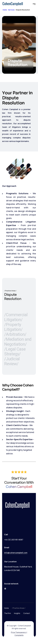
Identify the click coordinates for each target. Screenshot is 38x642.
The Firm (7, 613)
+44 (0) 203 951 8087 (13, 539)
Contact (26, 613)
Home (5, 10)
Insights (17, 613)
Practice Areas (18, 608)
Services (11, 10)
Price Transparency (18, 632)
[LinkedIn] (5, 589)
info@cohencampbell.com (15, 552)
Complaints (19, 635)
